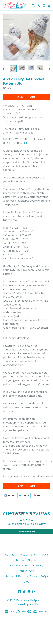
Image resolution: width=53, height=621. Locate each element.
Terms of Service (26, 560)
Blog (26, 581)
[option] (13, 69)
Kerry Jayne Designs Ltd (29, 600)
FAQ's (44, 554)
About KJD (26, 570)
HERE (27, 143)
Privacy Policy (28, 554)
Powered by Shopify (26, 604)
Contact (10, 554)
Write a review (26, 531)
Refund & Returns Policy (21, 576)
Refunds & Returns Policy (26, 565)
